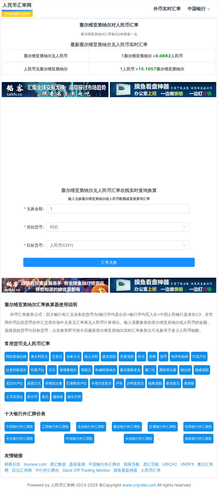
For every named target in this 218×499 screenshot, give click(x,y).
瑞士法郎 (91, 356)
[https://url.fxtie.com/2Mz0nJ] (163, 89)
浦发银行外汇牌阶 (198, 438)
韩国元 (86, 370)
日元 (52, 370)
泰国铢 (189, 383)
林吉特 (186, 370)
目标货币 (35, 245)
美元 (45, 396)
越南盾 (58, 396)
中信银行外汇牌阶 (79, 438)
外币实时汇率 (167, 8)
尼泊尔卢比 (14, 383)
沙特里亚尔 (135, 383)
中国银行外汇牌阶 (19, 426)
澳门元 (150, 370)
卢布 (119, 383)
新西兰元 (34, 383)
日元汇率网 (22, 470)
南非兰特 (74, 396)
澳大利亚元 (39, 356)
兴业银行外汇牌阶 (138, 438)
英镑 (152, 356)
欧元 (141, 356)
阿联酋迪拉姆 (16, 356)
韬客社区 (13, 464)
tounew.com (36, 464)
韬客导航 (132, 464)
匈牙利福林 (179, 356)
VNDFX (188, 464)
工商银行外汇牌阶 (55, 426)
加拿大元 (73, 356)
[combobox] (118, 227)
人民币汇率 (151, 470)
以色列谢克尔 (16, 370)
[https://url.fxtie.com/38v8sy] (55, 285)
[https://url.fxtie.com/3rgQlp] (163, 285)
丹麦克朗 (127, 356)
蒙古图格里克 (130, 370)
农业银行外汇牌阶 (91, 426)
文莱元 (57, 356)
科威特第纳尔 (105, 370)
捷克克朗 (109, 356)
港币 (163, 356)
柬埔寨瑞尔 (68, 370)
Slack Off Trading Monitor (86, 470)
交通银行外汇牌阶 (162, 426)
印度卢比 (37, 370)
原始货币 (35, 226)
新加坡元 (173, 383)
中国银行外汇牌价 (105, 464)
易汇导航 (151, 464)
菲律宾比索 (53, 383)
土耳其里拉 (14, 396)
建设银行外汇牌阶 (127, 426)
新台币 (32, 396)
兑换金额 (35, 208)
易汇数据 (58, 464)
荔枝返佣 (77, 464)
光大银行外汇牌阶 (19, 438)
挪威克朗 (202, 370)
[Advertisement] (109, 144)
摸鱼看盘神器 (126, 470)
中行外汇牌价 (47, 470)
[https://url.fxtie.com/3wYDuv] (55, 89)
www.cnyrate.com (139, 484)
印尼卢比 (199, 356)
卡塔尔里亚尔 (101, 383)
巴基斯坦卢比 (76, 383)
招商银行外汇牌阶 (198, 426)
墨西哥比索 (167, 370)
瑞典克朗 (155, 383)
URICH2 (170, 464)
